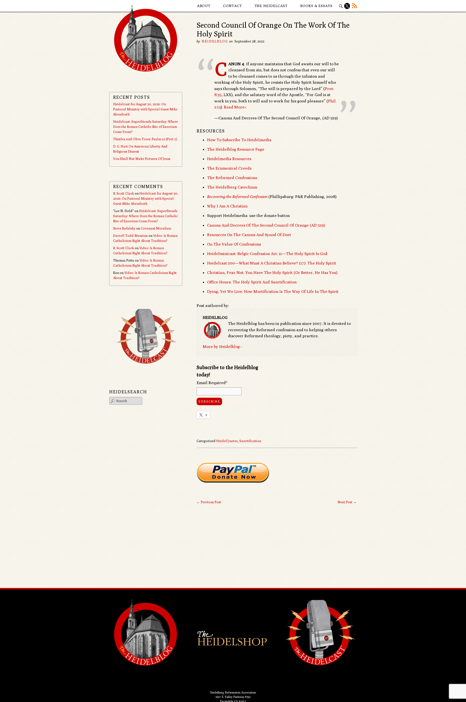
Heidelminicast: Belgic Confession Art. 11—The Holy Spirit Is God (267, 253)
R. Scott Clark (123, 193)
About (204, 6)
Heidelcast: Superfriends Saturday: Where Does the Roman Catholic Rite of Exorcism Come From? (145, 127)
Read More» (235, 107)
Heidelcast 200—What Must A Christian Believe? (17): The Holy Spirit (271, 263)
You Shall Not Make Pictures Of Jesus (141, 159)
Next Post (347, 502)
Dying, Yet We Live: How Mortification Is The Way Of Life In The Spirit (273, 291)
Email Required (212, 382)
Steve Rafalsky (124, 228)
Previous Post (209, 502)
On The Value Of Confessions (234, 244)
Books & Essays (316, 6)
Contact (232, 6)
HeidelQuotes (227, 441)
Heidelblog (215, 41)
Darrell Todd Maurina (130, 236)
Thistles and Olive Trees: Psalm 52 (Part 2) (145, 139)
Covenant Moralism (156, 228)
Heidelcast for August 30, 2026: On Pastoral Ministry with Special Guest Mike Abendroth (145, 109)
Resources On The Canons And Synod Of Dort (249, 234)
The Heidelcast (271, 6)
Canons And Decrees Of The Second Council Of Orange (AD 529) (266, 225)
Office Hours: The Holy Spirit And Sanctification (252, 282)
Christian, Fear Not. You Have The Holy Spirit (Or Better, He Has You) (272, 272)
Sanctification (250, 441)
